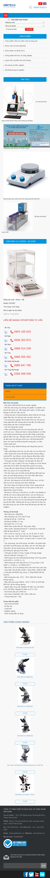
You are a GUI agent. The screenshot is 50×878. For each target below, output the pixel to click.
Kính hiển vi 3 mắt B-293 (25, 736)
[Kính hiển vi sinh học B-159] (25, 637)
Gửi (43, 866)
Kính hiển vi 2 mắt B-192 (25, 677)
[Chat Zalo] (6, 331)
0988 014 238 (22, 348)
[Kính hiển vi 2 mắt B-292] (25, 695)
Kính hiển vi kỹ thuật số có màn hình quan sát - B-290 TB (25, 765)
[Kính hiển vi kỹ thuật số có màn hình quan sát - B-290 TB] (25, 754)
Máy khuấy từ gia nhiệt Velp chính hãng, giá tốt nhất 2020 (21, 199)
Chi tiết (25, 654)
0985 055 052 (22, 356)
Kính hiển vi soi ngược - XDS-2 (25, 794)
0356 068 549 (22, 373)
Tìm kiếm (29, 29)
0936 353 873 (22, 340)
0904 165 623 (22, 331)
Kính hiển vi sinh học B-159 (25, 647)
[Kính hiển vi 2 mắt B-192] (25, 666)
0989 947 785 (22, 365)
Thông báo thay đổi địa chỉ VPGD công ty (16, 148)
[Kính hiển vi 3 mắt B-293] (25, 725)
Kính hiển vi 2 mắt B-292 (25, 706)
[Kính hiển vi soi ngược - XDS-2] (25, 784)
